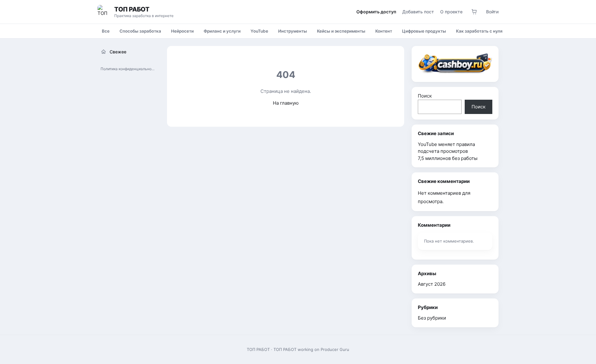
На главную (286, 103)
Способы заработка (140, 31)
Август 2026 (431, 284)
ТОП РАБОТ (131, 9)
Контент (383, 31)
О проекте (451, 11)
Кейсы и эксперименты (341, 31)
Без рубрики (432, 318)
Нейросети (182, 31)
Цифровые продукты (424, 31)
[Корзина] (474, 11)
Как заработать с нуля (479, 31)
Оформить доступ (376, 11)
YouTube (259, 31)
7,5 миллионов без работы (447, 158)
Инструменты (292, 31)
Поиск (425, 96)
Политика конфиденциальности (129, 68)
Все (106, 31)
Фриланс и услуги (222, 31)
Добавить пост (418, 11)
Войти (492, 11)
